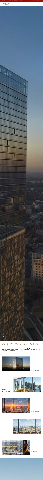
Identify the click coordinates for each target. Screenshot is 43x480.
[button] (39, 4)
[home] (5, 4)
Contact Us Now (38, 0)
